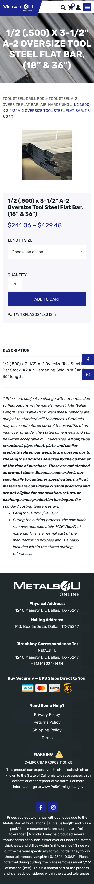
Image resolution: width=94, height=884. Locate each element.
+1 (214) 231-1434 (47, 663)
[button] (87, 7)
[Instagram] (88, 374)
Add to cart (47, 299)
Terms (47, 737)
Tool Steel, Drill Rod (23, 98)
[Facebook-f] (88, 359)
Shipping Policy (47, 730)
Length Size (20, 240)
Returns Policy (47, 722)
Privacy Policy (47, 714)
